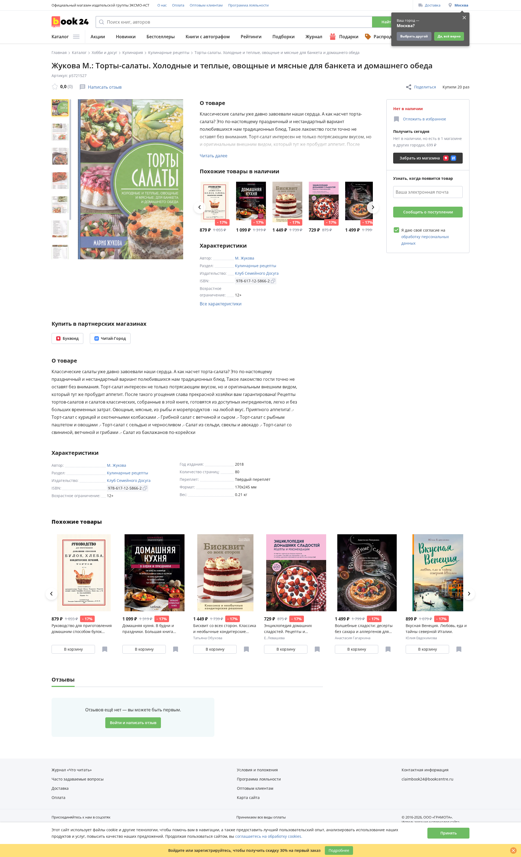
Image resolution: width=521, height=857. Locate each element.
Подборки (283, 37)
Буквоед (71, 338)
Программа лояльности (248, 5)
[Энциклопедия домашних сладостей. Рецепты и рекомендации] (324, 202)
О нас (162, 5)
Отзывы (63, 679)
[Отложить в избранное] (104, 649)
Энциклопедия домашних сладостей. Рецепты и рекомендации (288, 629)
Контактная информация (425, 769)
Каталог (60, 37)
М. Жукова (244, 258)
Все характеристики (221, 304)
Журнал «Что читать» (72, 769)
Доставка (432, 5)
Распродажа (387, 37)
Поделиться (425, 86)
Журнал (314, 37)
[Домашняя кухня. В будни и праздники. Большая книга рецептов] (251, 202)
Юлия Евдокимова (421, 637)
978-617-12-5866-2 (253, 280)
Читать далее (213, 156)
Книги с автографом (208, 37)
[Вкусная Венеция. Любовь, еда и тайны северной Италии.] (438, 572)
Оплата (178, 5)
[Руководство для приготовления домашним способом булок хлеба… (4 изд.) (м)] (215, 202)
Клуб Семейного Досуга (257, 273)
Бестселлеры (161, 37)
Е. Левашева (274, 637)
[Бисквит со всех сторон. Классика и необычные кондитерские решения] (287, 202)
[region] (61, 179)
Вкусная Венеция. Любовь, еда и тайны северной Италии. (436, 628)
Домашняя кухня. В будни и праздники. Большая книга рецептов (148, 629)
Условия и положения (257, 769)
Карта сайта (248, 797)
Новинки (126, 37)
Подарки (348, 37)
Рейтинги (251, 37)
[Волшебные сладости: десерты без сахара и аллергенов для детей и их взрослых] (360, 202)
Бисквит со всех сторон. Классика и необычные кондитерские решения (224, 629)
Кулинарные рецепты (255, 265)
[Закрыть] (513, 850)
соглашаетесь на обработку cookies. (268, 836)
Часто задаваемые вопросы (78, 779)
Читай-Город (113, 338)
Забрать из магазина (420, 158)
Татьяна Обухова (207, 637)
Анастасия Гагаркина (352, 637)
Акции (98, 37)
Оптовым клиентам (206, 5)
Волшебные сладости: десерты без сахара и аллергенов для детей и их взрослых (364, 629)
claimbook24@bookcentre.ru (427, 779)
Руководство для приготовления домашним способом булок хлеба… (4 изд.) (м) (82, 629)
